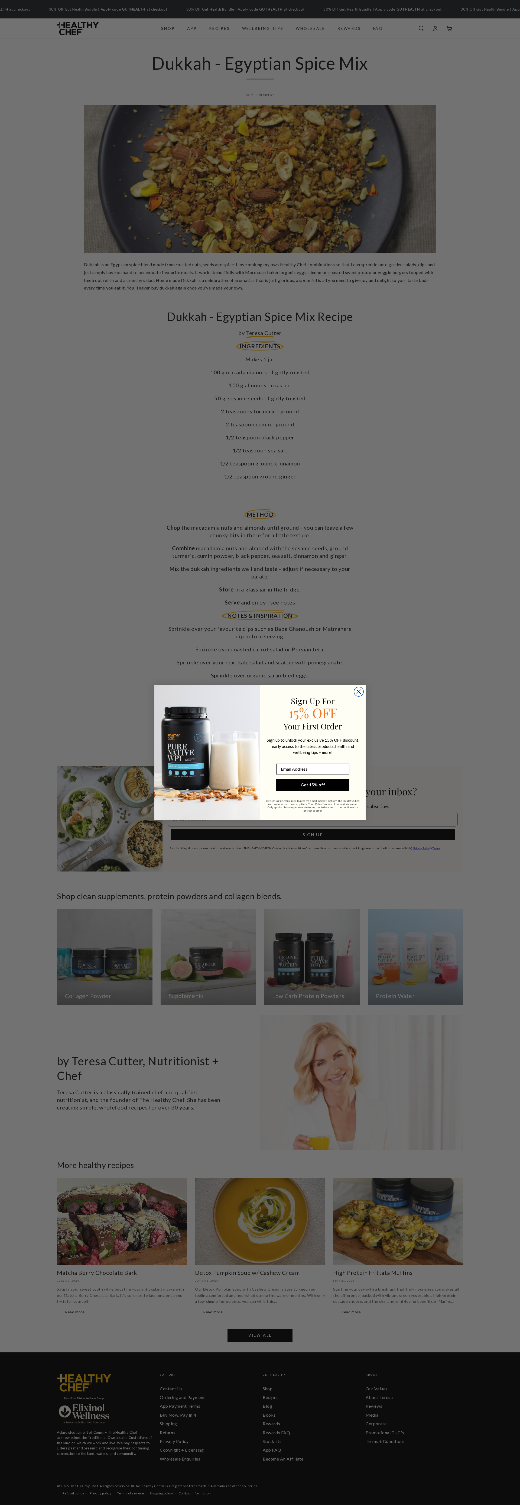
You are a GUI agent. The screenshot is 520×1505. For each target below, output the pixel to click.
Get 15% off (313, 784)
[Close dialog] (358, 691)
